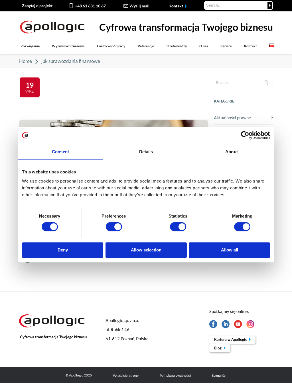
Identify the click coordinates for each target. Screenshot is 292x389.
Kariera (226, 46)
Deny (63, 249)
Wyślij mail (139, 5)
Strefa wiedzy (177, 46)
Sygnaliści (219, 375)
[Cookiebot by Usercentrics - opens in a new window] (245, 135)
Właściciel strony (126, 375)
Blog (218, 348)
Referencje (146, 46)
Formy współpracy (111, 46)
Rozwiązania (30, 46)
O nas (203, 46)
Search (270, 5)
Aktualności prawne (232, 117)
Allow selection (146, 249)
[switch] (114, 226)
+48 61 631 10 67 (90, 5)
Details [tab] (146, 151)
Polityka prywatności (175, 375)
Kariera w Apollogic (231, 339)
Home (25, 61)
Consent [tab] (60, 151)
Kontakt (176, 5)
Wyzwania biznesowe (68, 46)
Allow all (229, 249)
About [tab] (231, 151)
